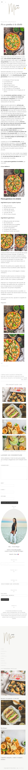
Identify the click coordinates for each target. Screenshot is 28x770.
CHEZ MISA (14, 8)
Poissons (13, 21)
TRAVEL (3, 660)
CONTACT (3, 665)
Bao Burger (14, 418)
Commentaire (5, 465)
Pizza (2, 21)
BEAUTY (3, 653)
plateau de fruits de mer (8, 73)
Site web (3, 496)
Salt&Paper (21, 768)
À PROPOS (4, 651)
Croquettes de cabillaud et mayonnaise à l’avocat (14, 450)
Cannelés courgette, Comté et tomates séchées (14, 434)
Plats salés (8, 21)
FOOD (2, 658)
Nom (2, 483)
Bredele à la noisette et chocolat (14, 402)
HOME (2, 648)
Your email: (4, 593)
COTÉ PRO (3, 663)
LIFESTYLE (4, 656)
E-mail (3, 489)
